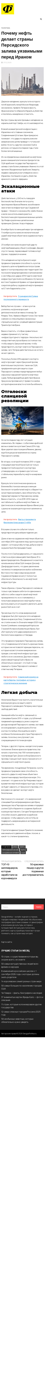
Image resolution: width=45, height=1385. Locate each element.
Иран (15, 847)
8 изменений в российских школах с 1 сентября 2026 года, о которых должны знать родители (20, 974)
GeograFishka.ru (29, 1033)
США (23, 853)
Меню (8, 19)
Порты (23, 850)
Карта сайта (6, 942)
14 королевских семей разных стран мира (21, 981)
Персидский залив (10, 850)
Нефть (22, 847)
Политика (5, 28)
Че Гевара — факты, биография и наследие (21, 993)
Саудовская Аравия (10, 853)
